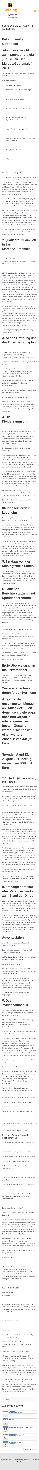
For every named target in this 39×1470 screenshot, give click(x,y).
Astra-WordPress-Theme (21, 1462)
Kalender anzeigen (29, 1449)
